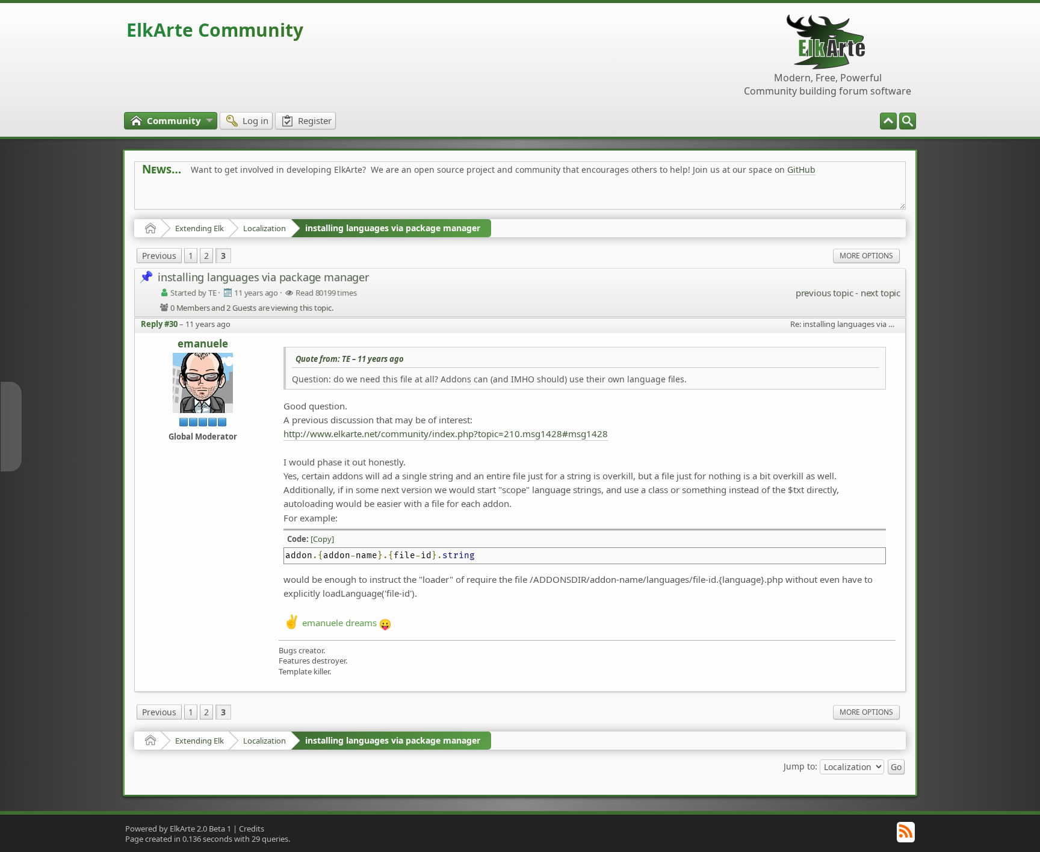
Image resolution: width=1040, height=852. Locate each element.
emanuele (203, 344)
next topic (880, 293)
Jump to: (800, 765)
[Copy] (322, 538)
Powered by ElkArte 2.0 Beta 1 (178, 828)
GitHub (801, 169)
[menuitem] (907, 121)
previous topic (824, 293)
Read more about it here (191, 196)
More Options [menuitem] (866, 255)
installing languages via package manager (392, 228)
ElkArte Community (214, 29)
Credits (251, 828)
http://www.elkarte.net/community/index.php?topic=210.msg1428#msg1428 (445, 434)
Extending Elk (199, 228)
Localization (264, 228)
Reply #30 (159, 324)
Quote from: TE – (350, 358)
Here (331, 196)
